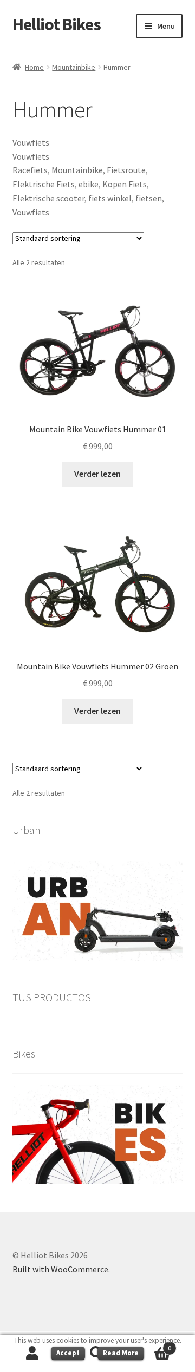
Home (34, 67)
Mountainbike (73, 67)
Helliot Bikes (56, 24)
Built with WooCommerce (60, 1269)
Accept (68, 1352)
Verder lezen (97, 473)
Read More (121, 1352)
